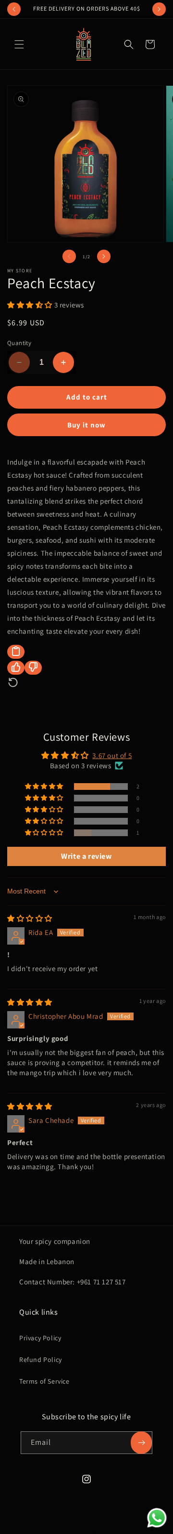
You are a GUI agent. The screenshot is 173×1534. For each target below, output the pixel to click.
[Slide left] (69, 256)
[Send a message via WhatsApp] (157, 1518)
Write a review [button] (86, 856)
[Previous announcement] (14, 9)
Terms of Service (44, 1381)
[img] (29, 918)
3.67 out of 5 (112, 755)
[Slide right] (104, 256)
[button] (19, 44)
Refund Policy (40, 1359)
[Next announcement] (159, 9)
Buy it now (86, 424)
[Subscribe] (141, 1442)
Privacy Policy (40, 1338)
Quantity (19, 343)
